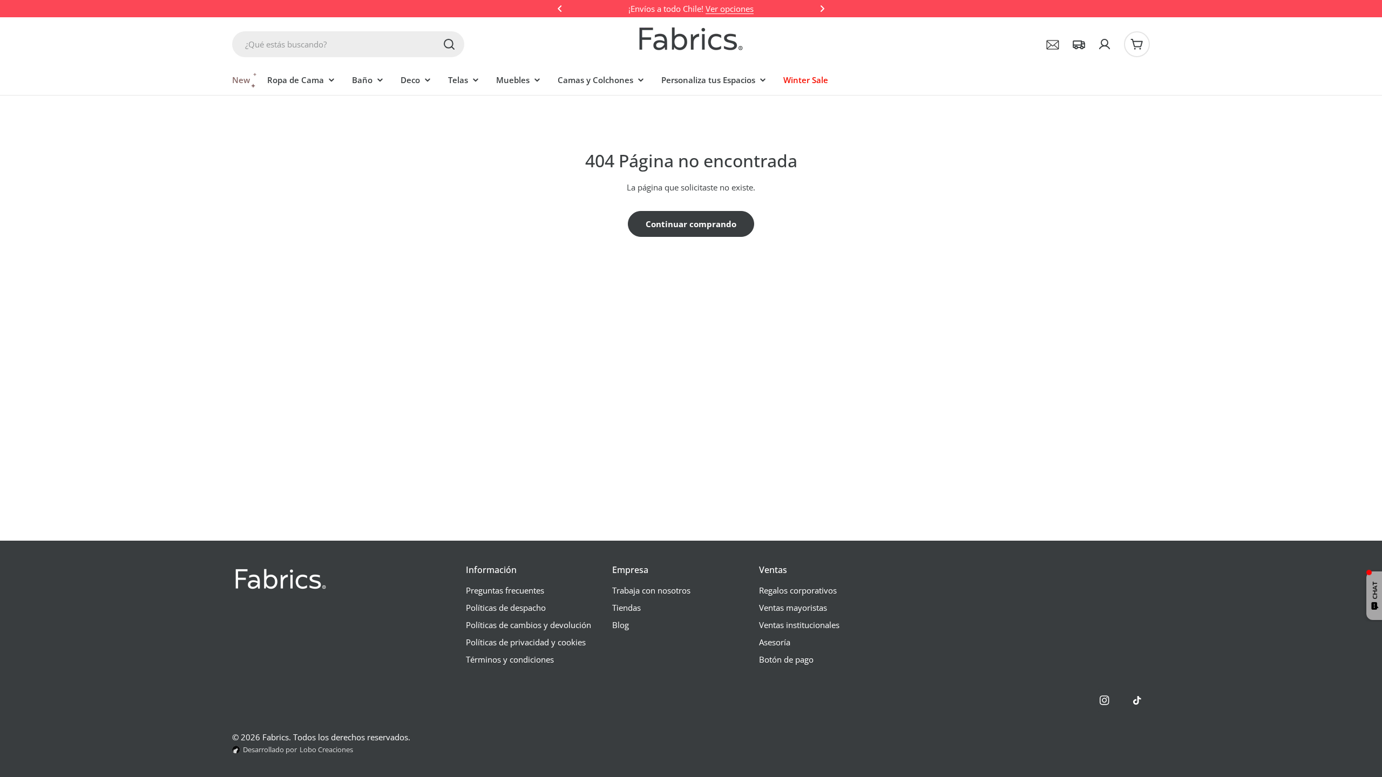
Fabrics (275, 737)
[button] (559, 8)
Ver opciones (730, 8)
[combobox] (348, 44)
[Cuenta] (1104, 44)
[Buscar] (449, 44)
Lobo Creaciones (326, 749)
